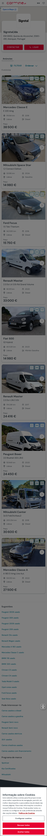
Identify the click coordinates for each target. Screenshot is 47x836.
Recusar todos (23, 825)
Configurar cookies (23, 818)
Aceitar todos (24, 832)
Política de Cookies (27, 813)
